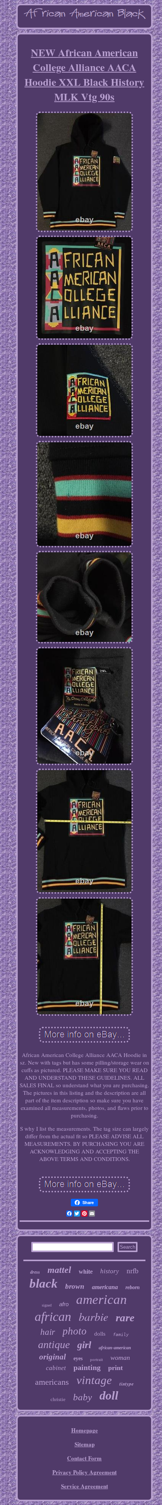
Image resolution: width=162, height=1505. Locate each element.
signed (47, 1305)
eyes (78, 1358)
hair (47, 1332)
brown (74, 1286)
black (43, 1283)
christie (58, 1399)
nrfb (133, 1271)
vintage (94, 1380)
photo (75, 1331)
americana (105, 1287)
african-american (115, 1347)
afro (64, 1304)
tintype (126, 1383)
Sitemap (85, 1444)
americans (52, 1382)
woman (120, 1357)
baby (82, 1397)
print (115, 1368)
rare (125, 1317)
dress (35, 1272)
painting (87, 1367)
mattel (59, 1270)
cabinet (56, 1368)
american (101, 1299)
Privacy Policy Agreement (84, 1472)
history (109, 1271)
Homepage (84, 1430)
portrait (96, 1359)
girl (84, 1344)
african (53, 1317)
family (121, 1334)
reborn (132, 1287)
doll (108, 1395)
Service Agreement (84, 1486)
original (52, 1356)
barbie (93, 1316)
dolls (99, 1334)
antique (54, 1344)
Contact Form (84, 1458)
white (86, 1271)
